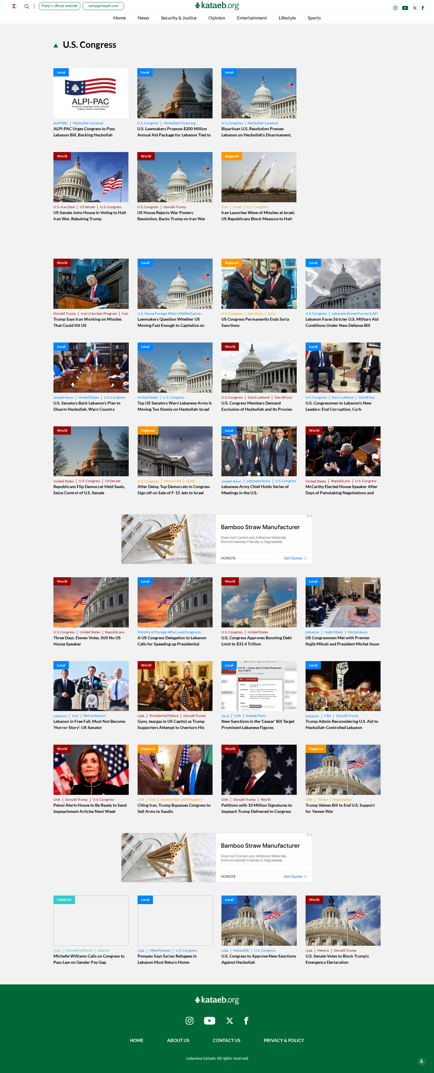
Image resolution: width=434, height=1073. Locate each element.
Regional (232, 156)
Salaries (103, 950)
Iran (224, 207)
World (62, 156)
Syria (271, 313)
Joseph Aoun (63, 397)
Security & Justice (179, 17)
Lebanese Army (258, 481)
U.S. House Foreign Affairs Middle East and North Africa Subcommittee (171, 313)
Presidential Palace (163, 715)
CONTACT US (226, 1040)
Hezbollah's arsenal (88, 123)
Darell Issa (367, 397)
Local (61, 72)
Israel (237, 207)
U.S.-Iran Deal (64, 207)
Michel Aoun (358, 632)
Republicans (340, 481)
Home (119, 17)
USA (141, 716)
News (143, 17)
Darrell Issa (283, 397)
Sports (314, 17)
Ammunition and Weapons (181, 799)
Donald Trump (175, 207)
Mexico (323, 950)
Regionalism (342, 799)
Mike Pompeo (160, 950)
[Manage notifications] (421, 1061)
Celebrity (64, 899)
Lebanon (312, 632)
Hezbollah (241, 950)
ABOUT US (178, 1040)
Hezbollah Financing (179, 123)
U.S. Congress (148, 123)
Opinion (216, 17)
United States (89, 397)
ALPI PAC (60, 123)
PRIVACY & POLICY (284, 1040)
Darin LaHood (259, 397)
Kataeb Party (256, 715)
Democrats (172, 481)
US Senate (87, 207)
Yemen (322, 799)
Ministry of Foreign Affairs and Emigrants (169, 632)
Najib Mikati (333, 632)
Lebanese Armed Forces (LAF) (355, 313)
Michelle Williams (78, 950)
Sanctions (255, 313)
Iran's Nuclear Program (99, 313)
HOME (136, 1040)
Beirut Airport (94, 715)
